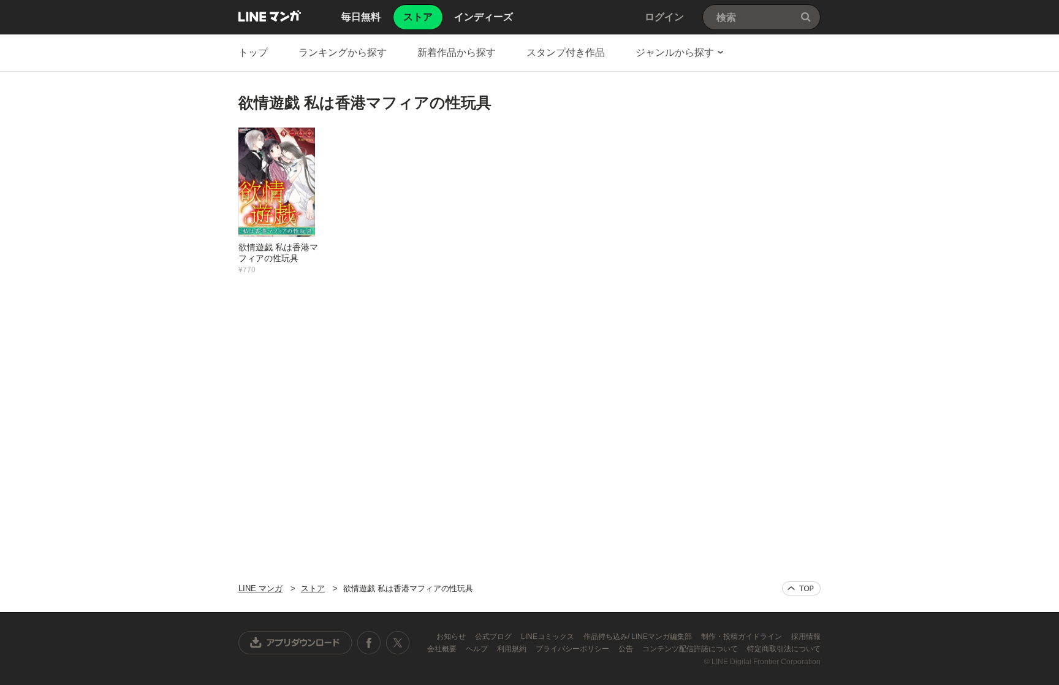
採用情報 (806, 636)
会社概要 (442, 649)
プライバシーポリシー (573, 649)
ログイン (664, 17)
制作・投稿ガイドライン (742, 636)
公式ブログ (494, 636)
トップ (253, 52)
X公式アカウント (397, 642)
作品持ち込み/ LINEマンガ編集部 (638, 636)
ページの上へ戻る (801, 588)
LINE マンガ (269, 16)
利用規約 (512, 649)
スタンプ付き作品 (565, 52)
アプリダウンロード (295, 642)
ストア (313, 588)
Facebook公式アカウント (369, 642)
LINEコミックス (548, 636)
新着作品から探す (456, 52)
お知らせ (452, 636)
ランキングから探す (342, 52)
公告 (626, 649)
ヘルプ (478, 649)
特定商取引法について (784, 649)
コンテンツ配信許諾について (691, 649)
